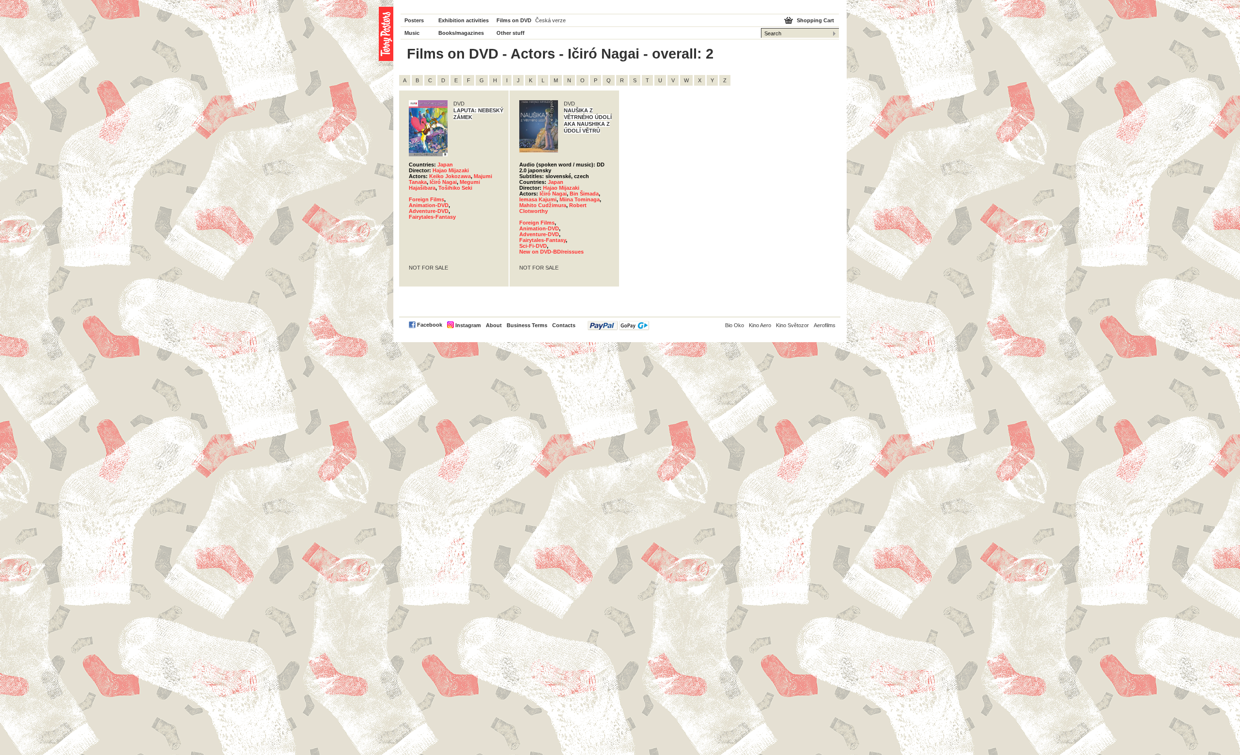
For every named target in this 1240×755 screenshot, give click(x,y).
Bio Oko (734, 325)
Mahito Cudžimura (542, 205)
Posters (414, 20)
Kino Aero (760, 325)
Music (411, 33)
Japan (445, 164)
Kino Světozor (792, 325)
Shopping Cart (815, 20)
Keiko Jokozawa (450, 176)
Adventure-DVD (429, 211)
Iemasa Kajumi (538, 199)
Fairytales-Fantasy (432, 217)
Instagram (468, 325)
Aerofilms (825, 325)
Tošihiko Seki (455, 188)
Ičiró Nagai (443, 182)
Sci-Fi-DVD (533, 246)
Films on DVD (513, 20)
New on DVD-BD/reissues (551, 252)
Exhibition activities (463, 20)
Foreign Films (426, 199)
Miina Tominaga (579, 199)
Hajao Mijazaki (451, 170)
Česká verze (550, 20)
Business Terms (527, 325)
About (494, 325)
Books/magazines (461, 33)
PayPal (618, 325)
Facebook (429, 325)
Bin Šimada (584, 193)
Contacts (563, 325)
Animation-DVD (429, 205)
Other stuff (510, 33)
